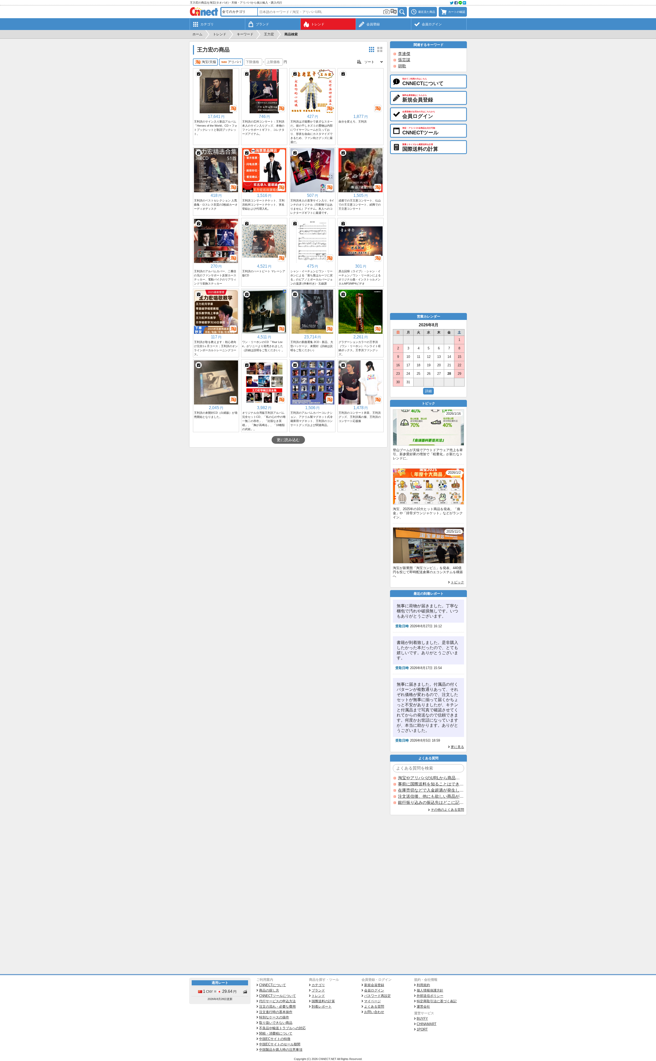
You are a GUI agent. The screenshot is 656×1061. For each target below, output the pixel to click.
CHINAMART (426, 1024)
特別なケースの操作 (274, 1017)
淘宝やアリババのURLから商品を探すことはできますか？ (431, 778)
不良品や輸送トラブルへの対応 (282, 1028)
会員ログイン (374, 990)
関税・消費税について (275, 1033)
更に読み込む (288, 440)
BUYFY (422, 1018)
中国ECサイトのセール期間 (279, 1044)
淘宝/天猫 (209, 62)
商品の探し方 (269, 990)
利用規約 (423, 985)
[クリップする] (199, 74)
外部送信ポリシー (430, 996)
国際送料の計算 (323, 1001)
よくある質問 (374, 1006)
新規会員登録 (374, 985)
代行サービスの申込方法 (277, 1001)
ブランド (318, 990)
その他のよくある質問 (447, 810)
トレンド (318, 996)
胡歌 (402, 66)
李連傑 (404, 54)
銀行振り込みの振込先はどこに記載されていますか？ (431, 802)
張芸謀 (404, 60)
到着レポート (322, 1006)
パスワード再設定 (377, 996)
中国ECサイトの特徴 (274, 1039)
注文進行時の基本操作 (275, 1012)
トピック (457, 582)
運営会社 (423, 1006)
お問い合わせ (374, 1012)
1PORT (422, 1029)
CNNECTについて (272, 985)
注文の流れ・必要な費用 (277, 1006)
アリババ (234, 62)
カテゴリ (318, 985)
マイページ (372, 1001)
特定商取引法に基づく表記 (437, 1001)
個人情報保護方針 (430, 990)
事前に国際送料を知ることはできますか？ (431, 784)
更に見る (457, 747)
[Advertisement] (288, 486)
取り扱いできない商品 (275, 1023)
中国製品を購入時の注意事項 (280, 1050)
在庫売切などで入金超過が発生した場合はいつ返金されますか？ (431, 790)
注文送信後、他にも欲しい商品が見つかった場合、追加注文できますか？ (431, 796)
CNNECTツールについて (277, 996)
